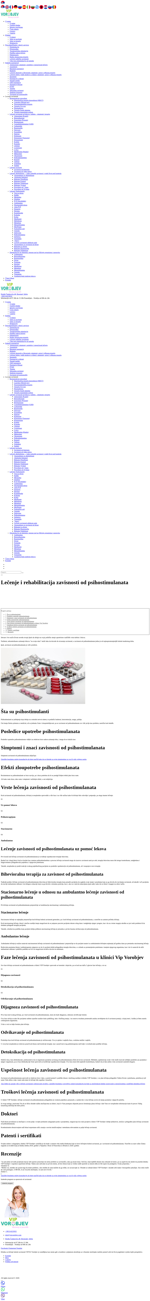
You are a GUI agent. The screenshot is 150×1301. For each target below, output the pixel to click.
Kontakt (8, 280)
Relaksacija (14, 43)
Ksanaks (17, 144)
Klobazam (17, 136)
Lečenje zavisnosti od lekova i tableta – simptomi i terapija (30, 114)
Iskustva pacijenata (16, 27)
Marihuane (18, 219)
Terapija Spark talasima (22, 110)
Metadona (17, 223)
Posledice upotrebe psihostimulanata (18, 616)
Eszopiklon (18, 132)
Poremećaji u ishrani (17, 79)
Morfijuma (17, 227)
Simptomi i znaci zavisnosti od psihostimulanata (22, 618)
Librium (17, 146)
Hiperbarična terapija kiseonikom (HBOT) (28, 100)
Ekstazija (17, 209)
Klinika (7, 35)
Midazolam (18, 154)
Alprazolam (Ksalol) (21, 116)
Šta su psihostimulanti (14, 614)
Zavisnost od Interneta (21, 169)
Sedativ (16, 165)
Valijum (16, 162)
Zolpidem (17, 164)
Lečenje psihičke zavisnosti (19, 59)
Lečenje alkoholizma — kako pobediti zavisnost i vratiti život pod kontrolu (35, 173)
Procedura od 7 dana (21, 187)
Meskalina (17, 197)
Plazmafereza (18, 108)
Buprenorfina (18, 258)
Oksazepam (18, 156)
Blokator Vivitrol (20, 185)
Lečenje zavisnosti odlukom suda (25, 243)
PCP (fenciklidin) (20, 201)
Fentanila (17, 262)
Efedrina (17, 199)
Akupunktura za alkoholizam (24, 175)
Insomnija (13, 77)
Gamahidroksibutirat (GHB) (24, 124)
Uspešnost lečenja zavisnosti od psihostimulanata (22, 625)
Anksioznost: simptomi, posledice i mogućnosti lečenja (29, 65)
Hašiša (16, 195)
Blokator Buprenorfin (21, 248)
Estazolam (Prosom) (21, 120)
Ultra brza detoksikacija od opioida (22, 61)
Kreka (16, 217)
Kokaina (17, 215)
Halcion (17, 134)
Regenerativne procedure (18, 98)
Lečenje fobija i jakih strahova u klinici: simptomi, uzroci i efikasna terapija (35, 75)
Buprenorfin (18, 128)
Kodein (16, 142)
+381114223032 (6, 296)
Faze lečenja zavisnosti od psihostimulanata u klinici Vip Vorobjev (27, 623)
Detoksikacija (14, 47)
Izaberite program (7, 1183)
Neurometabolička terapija (23, 104)
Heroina (17, 211)
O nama (8, 21)
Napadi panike (15, 81)
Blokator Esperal (20, 181)
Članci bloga (9, 278)
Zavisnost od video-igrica (23, 171)
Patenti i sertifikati (13, 630)
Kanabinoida (18, 213)
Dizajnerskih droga (20, 205)
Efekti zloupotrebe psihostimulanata (18, 620)
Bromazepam (18, 122)
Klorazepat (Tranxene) (22, 138)
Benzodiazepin (19, 118)
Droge (16, 260)
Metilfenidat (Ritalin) (21, 152)
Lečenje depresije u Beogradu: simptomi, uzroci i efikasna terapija (32, 73)
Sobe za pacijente (16, 39)
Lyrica (16, 150)
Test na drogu (18, 193)
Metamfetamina (19, 225)
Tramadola (17, 239)
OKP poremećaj (15, 83)
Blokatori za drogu (20, 246)
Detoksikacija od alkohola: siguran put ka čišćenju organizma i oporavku (35, 252)
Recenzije (11, 632)
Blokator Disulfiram (21, 179)
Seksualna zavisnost (16, 90)
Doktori (9, 628)
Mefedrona (18, 221)
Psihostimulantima (20, 158)
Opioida (17, 231)
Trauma (12, 88)
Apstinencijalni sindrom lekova (25, 276)
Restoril (16, 160)
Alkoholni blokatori (21, 177)
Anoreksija (13, 67)
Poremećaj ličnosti (16, 84)
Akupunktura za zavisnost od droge (26, 245)
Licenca (12, 31)
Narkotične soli (19, 229)
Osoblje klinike (15, 25)
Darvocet (17, 130)
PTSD (12, 86)
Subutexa (17, 237)
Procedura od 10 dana (21, 189)
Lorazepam (18, 148)
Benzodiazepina (19, 256)
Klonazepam (18, 140)
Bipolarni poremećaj (17, 69)
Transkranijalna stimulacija (19, 51)
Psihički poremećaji (12, 63)
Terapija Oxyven (20, 106)
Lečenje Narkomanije (17, 191)
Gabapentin (18, 126)
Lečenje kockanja (16, 167)
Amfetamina (18, 203)
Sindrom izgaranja (16, 92)
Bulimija (13, 71)
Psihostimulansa (19, 235)
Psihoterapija (14, 55)
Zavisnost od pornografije (18, 94)
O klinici (13, 37)
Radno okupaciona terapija (19, 57)
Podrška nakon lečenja (17, 53)
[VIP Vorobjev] (10, 18)
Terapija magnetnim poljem (23, 112)
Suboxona (17, 233)
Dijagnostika (14, 49)
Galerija (12, 33)
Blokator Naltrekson (21, 183)
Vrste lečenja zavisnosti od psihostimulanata (20, 621)
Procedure (17, 45)
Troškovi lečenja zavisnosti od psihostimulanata (21, 627)
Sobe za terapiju (15, 41)
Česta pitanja (14, 29)
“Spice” (16, 241)
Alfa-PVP (17, 207)
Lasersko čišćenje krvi (21, 102)
